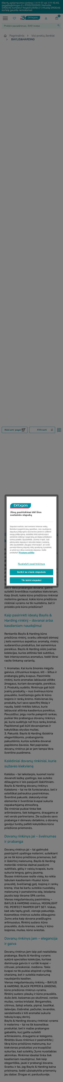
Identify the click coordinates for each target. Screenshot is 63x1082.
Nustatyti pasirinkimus (31, 563)
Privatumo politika (26, 552)
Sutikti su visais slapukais (31, 572)
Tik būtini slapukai (31, 580)
